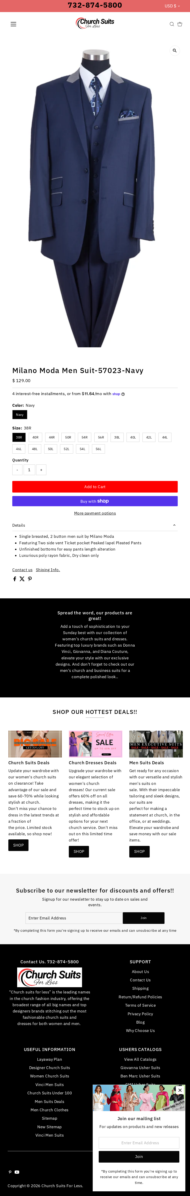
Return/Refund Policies (140, 996)
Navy (20, 415)
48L (35, 449)
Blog (140, 1022)
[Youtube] (16, 1172)
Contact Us (140, 980)
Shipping (140, 988)
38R (19, 437)
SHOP (18, 845)
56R (101, 437)
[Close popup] (180, 1090)
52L (66, 449)
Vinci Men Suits (49, 1084)
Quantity (20, 460)
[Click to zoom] (175, 50)
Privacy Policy (140, 1013)
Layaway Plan (49, 1059)
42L (149, 437)
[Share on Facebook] (15, 579)
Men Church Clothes (50, 1109)
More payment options (95, 513)
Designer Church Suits (49, 1067)
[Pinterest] (10, 1172)
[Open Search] (172, 24)
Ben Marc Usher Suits (140, 1076)
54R (85, 437)
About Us (140, 971)
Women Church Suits (49, 1076)
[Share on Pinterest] (30, 579)
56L (98, 449)
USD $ (171, 6)
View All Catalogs (140, 1059)
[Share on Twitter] (22, 579)
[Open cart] (179, 24)
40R (35, 437)
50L (51, 449)
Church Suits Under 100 (49, 1093)
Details (18, 525)
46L (19, 449)
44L (165, 437)
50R (68, 437)
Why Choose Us (140, 1030)
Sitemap (49, 1118)
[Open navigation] (28, 24)
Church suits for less (61, 1185)
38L (117, 437)
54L (82, 449)
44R (52, 437)
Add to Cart (95, 486)
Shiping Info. (48, 570)
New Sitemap (49, 1126)
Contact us (22, 570)
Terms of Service (140, 1005)
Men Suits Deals (49, 1101)
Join (143, 918)
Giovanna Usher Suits (140, 1067)
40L (133, 437)
